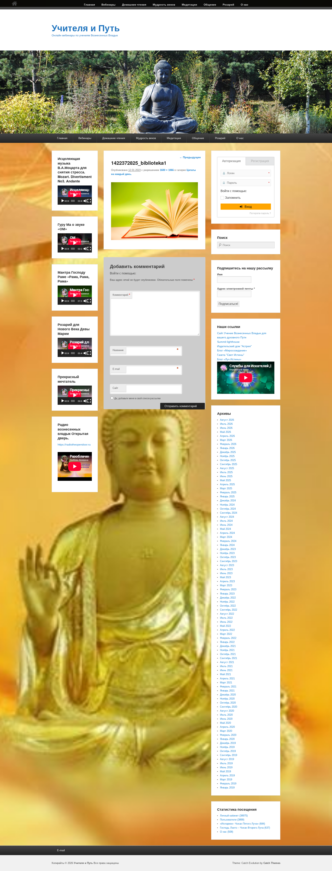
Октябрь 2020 (228, 702)
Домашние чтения (134, 4)
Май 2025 (225, 480)
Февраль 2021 (228, 686)
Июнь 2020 (226, 718)
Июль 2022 (226, 617)
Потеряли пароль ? (260, 213)
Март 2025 (226, 488)
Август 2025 (227, 468)
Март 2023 (226, 585)
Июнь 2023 (226, 573)
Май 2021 (225, 674)
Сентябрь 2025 (228, 464)
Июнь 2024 (226, 524)
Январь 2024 (227, 545)
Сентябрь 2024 (228, 512)
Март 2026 (226, 440)
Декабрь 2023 (228, 549)
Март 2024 (226, 537)
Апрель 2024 (227, 533)
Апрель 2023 (227, 581)
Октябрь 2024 (228, 508)
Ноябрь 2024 (227, 504)
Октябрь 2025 (228, 460)
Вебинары (108, 4)
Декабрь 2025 (228, 452)
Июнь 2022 (226, 621)
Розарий (228, 4)
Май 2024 (225, 528)
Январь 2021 (227, 690)
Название (118, 350)
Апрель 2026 (227, 436)
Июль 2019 (226, 763)
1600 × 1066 (167, 170)
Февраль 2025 (228, 492)
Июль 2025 (226, 472)
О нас (244, 4)
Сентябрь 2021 (228, 658)
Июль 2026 (226, 423)
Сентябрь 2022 (228, 609)
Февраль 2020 (228, 735)
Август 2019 (227, 759)
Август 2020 (227, 710)
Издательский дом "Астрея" (234, 346)
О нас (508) (226, 831)
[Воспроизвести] (63, 201)
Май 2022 (225, 625)
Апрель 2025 (227, 484)
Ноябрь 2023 (227, 553)
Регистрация (260, 161)
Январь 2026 (227, 448)
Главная (89, 4)
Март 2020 (226, 730)
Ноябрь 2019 (227, 747)
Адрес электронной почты (236, 288)
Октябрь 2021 (228, 654)
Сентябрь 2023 (228, 561)
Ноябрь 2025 (227, 456)
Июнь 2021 (226, 670)
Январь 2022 (227, 642)
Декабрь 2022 (228, 597)
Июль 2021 (226, 666)
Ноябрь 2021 (227, 650)
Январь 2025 (227, 496)
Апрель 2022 (227, 629)
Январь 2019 (227, 787)
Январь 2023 (227, 593)
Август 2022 (227, 613)
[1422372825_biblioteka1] (154, 239)
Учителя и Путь (86, 28)
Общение (210, 4)
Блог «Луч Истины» (229, 359)
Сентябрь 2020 (228, 706)
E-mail (116, 369)
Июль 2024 (226, 520)
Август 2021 (227, 662)
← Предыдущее (190, 157)
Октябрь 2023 (228, 557)
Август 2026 (227, 419)
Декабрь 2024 (228, 500)
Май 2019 (225, 771)
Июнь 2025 (226, 476)
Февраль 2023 (228, 589)
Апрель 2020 (227, 726)
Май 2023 (225, 577)
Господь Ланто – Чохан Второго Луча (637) (245, 827)
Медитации (189, 4)
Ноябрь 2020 (227, 698)
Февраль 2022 (228, 638)
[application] (75, 195)
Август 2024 (227, 516)
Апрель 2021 (227, 678)
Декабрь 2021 (228, 646)
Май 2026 (225, 432)
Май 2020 (225, 722)
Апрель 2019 (227, 775)
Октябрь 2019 (228, 751)
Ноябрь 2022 (227, 601)
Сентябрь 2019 (228, 755)
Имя (219, 274)
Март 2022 (226, 634)
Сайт (115, 388)
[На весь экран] (89, 201)
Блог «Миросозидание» (232, 350)
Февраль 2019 (228, 783)
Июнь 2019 (226, 767)
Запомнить (233, 197)
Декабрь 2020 (228, 694)
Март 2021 (226, 682)
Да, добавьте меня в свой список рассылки (137, 398)
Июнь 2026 (226, 427)
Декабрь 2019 (228, 743)
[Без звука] (85, 201)
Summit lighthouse (228, 341)
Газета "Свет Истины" (230, 354)
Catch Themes (271, 863)
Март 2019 (226, 779)
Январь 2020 (227, 739)
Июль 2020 (226, 714)
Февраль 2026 (228, 444)
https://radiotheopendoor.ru (74, 444)
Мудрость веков (164, 4)
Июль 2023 (226, 569)
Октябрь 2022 (228, 605)
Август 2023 (227, 565)
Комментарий (121, 294)
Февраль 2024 (228, 541)
